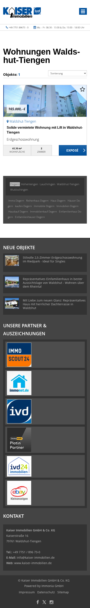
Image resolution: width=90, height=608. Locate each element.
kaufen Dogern (23, 206)
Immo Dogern (16, 200)
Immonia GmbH (52, 586)
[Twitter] (44, 603)
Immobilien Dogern (67, 206)
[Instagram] (51, 603)
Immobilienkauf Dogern (43, 211)
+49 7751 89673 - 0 (18, 27)
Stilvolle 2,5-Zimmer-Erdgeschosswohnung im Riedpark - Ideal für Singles (52, 259)
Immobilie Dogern (44, 206)
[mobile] (83, 11)
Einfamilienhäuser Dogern (30, 217)
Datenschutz (46, 592)
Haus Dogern (58, 200)
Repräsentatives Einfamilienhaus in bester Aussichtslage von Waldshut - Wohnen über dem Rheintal (53, 282)
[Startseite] (22, 12)
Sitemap (63, 592)
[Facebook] (37, 603)
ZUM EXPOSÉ (73, 150)
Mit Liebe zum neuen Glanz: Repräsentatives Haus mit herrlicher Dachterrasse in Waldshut (54, 304)
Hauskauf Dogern (18, 211)
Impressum (27, 592)
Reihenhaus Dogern (37, 200)
